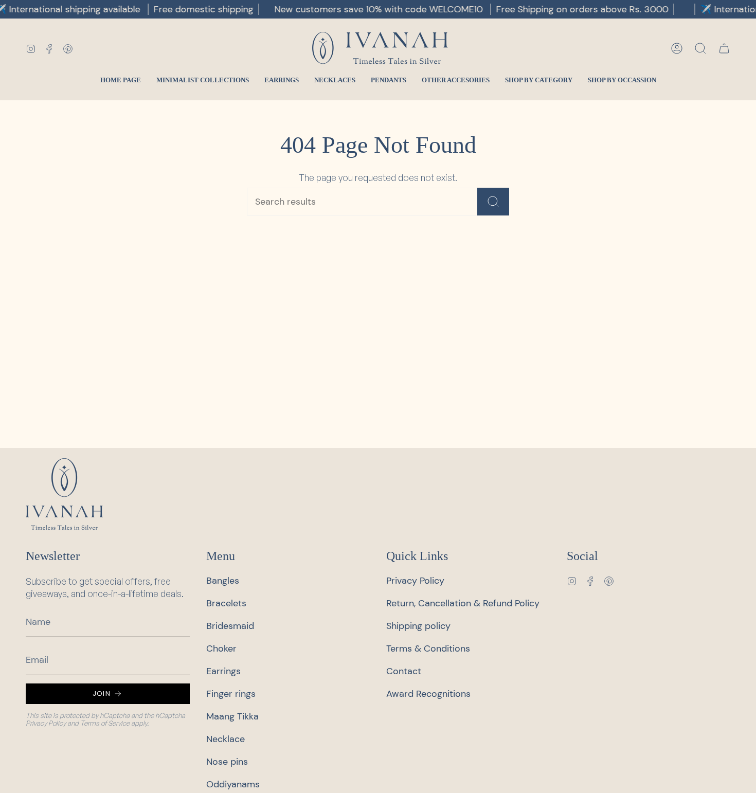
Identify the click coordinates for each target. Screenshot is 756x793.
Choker (221, 648)
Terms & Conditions (428, 648)
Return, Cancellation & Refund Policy (462, 603)
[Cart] (724, 48)
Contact (403, 671)
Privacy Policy (46, 723)
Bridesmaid (230, 626)
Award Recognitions (428, 693)
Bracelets (226, 603)
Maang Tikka (232, 716)
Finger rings (231, 693)
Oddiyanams (233, 784)
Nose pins (227, 761)
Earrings (223, 671)
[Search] (493, 201)
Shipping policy (418, 626)
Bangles (222, 580)
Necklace (225, 739)
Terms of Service (105, 723)
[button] (700, 48)
